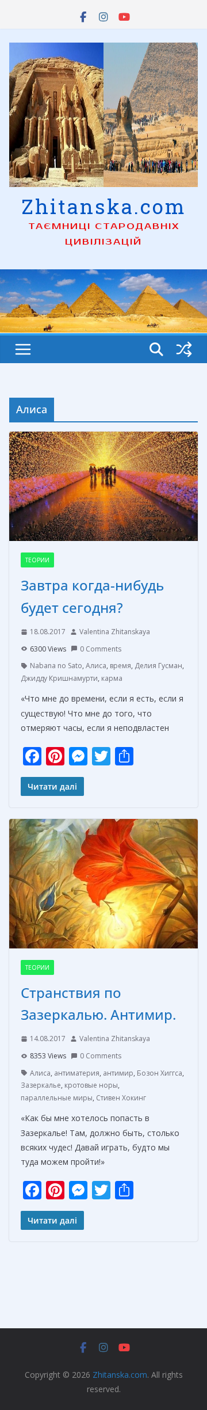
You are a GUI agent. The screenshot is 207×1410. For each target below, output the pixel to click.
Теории (37, 560)
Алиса (96, 665)
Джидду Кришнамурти (59, 678)
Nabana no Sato (56, 665)
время (120, 665)
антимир (118, 1073)
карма (111, 678)
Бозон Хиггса (159, 1073)
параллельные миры (57, 1098)
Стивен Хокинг (121, 1098)
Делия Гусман (158, 665)
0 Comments (100, 649)
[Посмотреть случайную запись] (184, 349)
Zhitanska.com (103, 206)
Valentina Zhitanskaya (114, 632)
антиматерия (76, 1073)
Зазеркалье (41, 1085)
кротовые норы (91, 1085)
